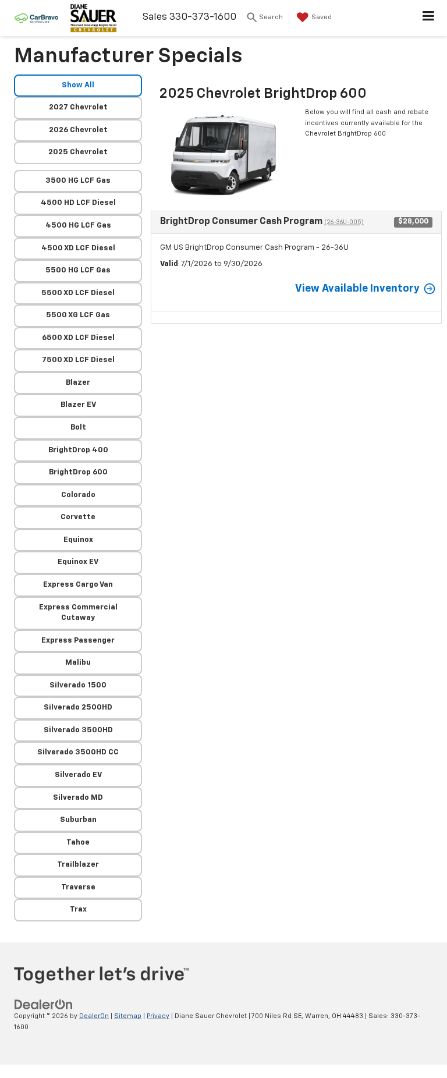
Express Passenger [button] (78, 640)
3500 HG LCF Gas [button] (78, 181)
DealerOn (94, 1016)
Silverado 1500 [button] (78, 685)
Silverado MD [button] (78, 798)
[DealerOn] (43, 1005)
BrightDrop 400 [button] (78, 450)
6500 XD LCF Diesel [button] (78, 338)
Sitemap (127, 1016)
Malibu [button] (78, 662)
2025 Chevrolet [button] (78, 152)
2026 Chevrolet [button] (78, 130)
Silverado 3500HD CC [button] (78, 752)
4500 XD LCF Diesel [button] (78, 248)
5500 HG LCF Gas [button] (78, 270)
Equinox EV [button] (78, 562)
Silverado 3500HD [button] (78, 730)
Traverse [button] (78, 887)
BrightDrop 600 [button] (78, 472)
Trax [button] (78, 909)
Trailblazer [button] (78, 864)
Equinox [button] (78, 540)
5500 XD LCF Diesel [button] (78, 293)
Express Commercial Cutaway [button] (78, 613)
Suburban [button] (78, 820)
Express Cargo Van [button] (78, 584)
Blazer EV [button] (78, 405)
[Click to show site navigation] (428, 18)
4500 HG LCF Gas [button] (78, 225)
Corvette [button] (78, 517)
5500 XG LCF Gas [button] (78, 315)
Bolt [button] (78, 427)
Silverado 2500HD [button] (78, 707)
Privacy (158, 1016)
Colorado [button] (78, 495)
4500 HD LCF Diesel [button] (78, 203)
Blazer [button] (78, 382)
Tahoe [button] (78, 842)
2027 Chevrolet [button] (78, 107)
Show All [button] (78, 85)
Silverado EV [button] (78, 775)
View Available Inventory (357, 288)
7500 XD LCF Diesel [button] (78, 360)
